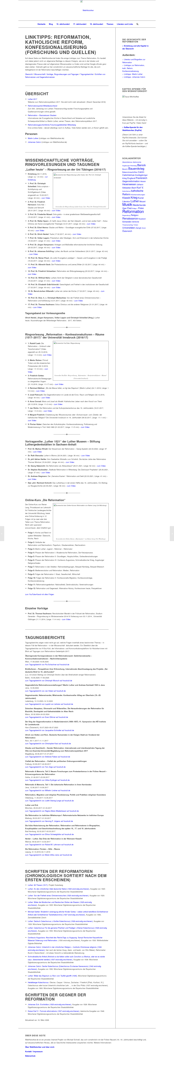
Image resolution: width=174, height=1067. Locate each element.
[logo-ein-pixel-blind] (87, 10)
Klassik (126, 197)
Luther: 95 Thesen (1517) (38, 885)
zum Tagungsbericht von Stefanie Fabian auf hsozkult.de (47, 756)
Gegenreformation (131, 181)
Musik (127, 204)
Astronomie (137, 162)
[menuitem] (41, 24)
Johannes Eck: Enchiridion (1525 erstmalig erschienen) (49, 1004)
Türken (135, 225)
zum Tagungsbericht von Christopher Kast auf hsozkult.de (48, 743)
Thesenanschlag (127, 225)
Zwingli (138, 228)
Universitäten (128, 227)
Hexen (143, 181)
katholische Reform (132, 192)
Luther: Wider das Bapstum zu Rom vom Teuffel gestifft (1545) (52, 975)
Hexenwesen (129, 184)
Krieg (134, 197)
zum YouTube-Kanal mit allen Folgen (39, 594)
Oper (124, 208)
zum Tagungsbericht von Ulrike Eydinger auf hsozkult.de (47, 780)
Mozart (142, 201)
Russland (141, 218)
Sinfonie (135, 221)
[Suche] (136, 24)
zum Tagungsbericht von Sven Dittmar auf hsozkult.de (46, 717)
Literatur (126, 201)
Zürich (144, 228)
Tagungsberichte (86, 74)
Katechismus (126, 191)
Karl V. (140, 187)
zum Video (46, 198)
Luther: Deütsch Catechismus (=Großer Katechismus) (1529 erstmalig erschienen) (60, 921)
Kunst (141, 197)
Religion (135, 214)
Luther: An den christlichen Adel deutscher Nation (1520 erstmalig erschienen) (58, 889)
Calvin (141, 172)
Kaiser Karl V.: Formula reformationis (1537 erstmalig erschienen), (54, 1011)
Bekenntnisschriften (129, 172)
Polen (141, 208)
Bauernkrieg (136, 168)
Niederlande (139, 205)
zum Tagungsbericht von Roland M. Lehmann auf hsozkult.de (49, 844)
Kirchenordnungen (138, 194)
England (131, 177)
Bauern (125, 169)
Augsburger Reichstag (129, 166)
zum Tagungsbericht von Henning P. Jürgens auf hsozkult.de (49, 821)
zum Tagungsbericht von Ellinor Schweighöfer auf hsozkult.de (49, 834)
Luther (135, 201)
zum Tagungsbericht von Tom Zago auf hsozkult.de (45, 767)
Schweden (127, 221)
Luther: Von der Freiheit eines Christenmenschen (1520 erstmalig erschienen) (58, 895)
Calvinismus (128, 174)
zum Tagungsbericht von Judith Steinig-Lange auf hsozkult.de (49, 800)
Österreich (127, 230)
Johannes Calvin (34, 142)
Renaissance (130, 218)
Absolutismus (127, 162)
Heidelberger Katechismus (38, 982)
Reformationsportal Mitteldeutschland (42, 105)
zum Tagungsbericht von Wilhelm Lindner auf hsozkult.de (47, 790)
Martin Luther (33, 138)
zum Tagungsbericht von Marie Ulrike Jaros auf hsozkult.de (48, 855)
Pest (129, 208)
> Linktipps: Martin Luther (132, 74)
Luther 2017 (32, 99)
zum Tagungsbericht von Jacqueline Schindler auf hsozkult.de (49, 730)
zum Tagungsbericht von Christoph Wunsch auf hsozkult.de (48, 680)
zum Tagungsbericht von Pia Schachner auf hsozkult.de (47, 664)
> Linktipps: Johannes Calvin (133, 77)
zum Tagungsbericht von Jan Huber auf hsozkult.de (45, 691)
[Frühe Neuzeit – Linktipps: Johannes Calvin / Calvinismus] (2, 533)
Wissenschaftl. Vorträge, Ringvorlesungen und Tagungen (56, 74)
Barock (141, 165)
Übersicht (29, 74)
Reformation (133, 211)
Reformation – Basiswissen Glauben (42, 115)
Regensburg (126, 215)
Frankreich (141, 178)
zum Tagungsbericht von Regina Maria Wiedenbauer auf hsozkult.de (52, 811)
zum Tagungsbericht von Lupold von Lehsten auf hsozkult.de (49, 704)
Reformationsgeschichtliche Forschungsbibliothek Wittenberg (52, 124)
